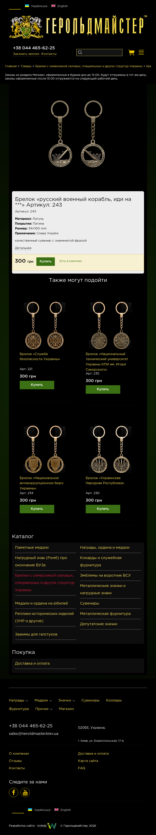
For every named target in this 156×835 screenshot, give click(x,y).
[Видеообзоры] (25, 792)
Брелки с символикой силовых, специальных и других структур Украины (88, 66)
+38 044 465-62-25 (34, 48)
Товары (26, 66)
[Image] (45, 325)
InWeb (42, 826)
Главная (11, 66)
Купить (46, 261)
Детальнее (23, 248)
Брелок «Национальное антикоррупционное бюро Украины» (41, 483)
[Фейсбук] (13, 792)
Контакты (48, 54)
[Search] (79, 52)
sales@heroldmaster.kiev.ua (33, 733)
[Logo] (26, 27)
